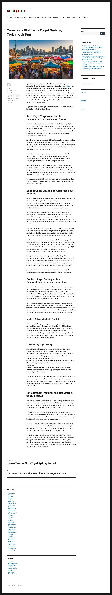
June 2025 (10, 517)
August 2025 (11, 514)
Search (82, 31)
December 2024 (12, 527)
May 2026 (10, 498)
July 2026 (10, 495)
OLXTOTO (19, 585)
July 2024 (10, 536)
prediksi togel (10, 98)
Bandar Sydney (46, 17)
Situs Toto (83, 92)
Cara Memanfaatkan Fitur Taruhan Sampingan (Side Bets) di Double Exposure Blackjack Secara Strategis (93, 47)
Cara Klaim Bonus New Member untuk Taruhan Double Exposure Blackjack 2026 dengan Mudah (93, 63)
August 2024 (11, 534)
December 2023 (12, 548)
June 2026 (10, 496)
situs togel (17, 98)
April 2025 (11, 520)
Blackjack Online (58, 17)
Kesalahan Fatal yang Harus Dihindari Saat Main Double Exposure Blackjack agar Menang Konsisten (93, 68)
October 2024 (11, 531)
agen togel (10, 95)
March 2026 (11, 501)
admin (8, 88)
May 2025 (10, 519)
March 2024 (11, 543)
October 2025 (11, 510)
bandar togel (16, 95)
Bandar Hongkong (21, 17)
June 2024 (10, 538)
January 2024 (11, 546)
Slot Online (11, 572)
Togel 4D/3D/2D (82, 17)
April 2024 (11, 541)
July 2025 (10, 515)
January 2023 (11, 550)
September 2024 (12, 532)
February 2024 (12, 545)
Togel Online (66, 86)
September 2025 (12, 512)
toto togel (83, 100)
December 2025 (12, 507)
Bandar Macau (34, 17)
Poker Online (70, 17)
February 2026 (12, 503)
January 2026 (11, 505)
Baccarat (9, 17)
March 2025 (11, 522)
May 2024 (10, 539)
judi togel (9, 96)
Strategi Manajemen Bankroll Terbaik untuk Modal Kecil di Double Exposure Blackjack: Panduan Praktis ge (93, 58)
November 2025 (12, 508)
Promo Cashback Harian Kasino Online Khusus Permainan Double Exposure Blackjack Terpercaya (92, 52)
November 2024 (12, 529)
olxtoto (82, 109)
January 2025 (11, 526)
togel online (10, 100)
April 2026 (11, 500)
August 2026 (11, 493)
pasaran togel (16, 96)
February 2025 (12, 524)
